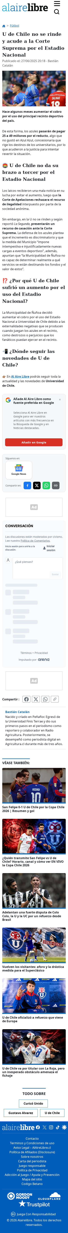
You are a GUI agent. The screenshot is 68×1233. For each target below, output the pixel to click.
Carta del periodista (32, 1161)
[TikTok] (57, 1127)
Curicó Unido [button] (33, 1103)
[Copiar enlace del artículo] (55, 699)
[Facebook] (38, 1127)
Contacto (32, 1138)
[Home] (25, 8)
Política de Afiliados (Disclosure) (32, 1152)
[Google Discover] (64, 1127)
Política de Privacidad (32, 1170)
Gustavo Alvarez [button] (20, 1113)
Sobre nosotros (32, 1157)
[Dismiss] (60, 399)
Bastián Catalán (17, 712)
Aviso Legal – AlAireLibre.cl (32, 1148)
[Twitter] (44, 1127)
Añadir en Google (34, 442)
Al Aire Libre (20, 376)
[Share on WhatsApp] (46, 485)
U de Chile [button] (52, 1113)
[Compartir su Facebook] (26, 699)
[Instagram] (51, 1127)
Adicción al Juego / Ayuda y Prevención (32, 1175)
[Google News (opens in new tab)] (18, 470)
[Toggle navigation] (57, 3)
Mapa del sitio (32, 1179)
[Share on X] (37, 485)
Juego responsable (32, 1166)
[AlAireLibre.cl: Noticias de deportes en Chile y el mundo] (18, 1127)
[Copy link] (56, 485)
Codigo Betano (32, 1184)
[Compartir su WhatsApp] (45, 699)
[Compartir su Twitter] (36, 699)
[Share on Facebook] (27, 485)
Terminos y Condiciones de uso (32, 1143)
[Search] (57, 12)
